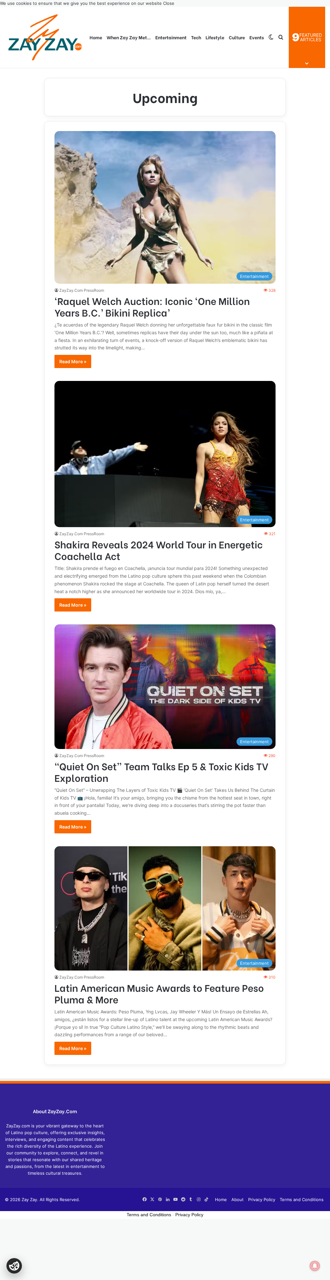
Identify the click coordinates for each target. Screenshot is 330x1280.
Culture (237, 37)
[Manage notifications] (315, 1266)
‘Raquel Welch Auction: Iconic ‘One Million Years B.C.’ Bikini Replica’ (152, 306)
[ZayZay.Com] (45, 37)
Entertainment (171, 37)
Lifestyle (215, 37)
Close (168, 3)
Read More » (72, 361)
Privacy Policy (261, 1199)
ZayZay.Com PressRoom (81, 290)
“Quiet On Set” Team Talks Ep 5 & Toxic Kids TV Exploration (161, 771)
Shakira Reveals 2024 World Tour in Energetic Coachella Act (158, 550)
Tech (196, 37)
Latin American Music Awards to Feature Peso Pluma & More (159, 993)
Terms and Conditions (302, 1199)
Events (256, 37)
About (237, 1199)
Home (96, 37)
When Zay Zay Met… (129, 37)
